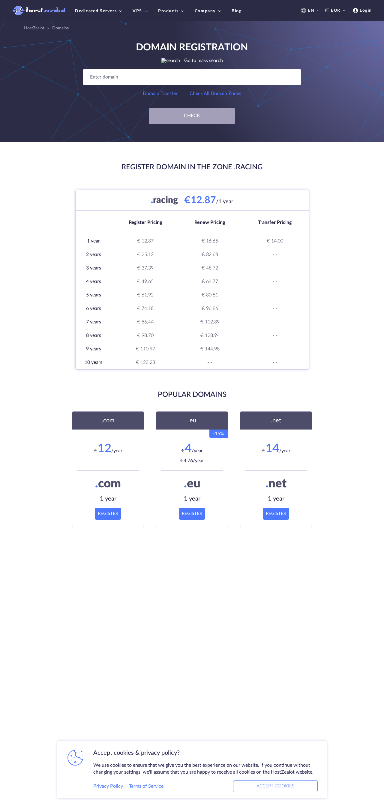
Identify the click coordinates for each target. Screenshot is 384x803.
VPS (137, 11)
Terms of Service (146, 786)
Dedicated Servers (96, 11)
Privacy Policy (108, 786)
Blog (237, 11)
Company (205, 11)
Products (168, 11)
